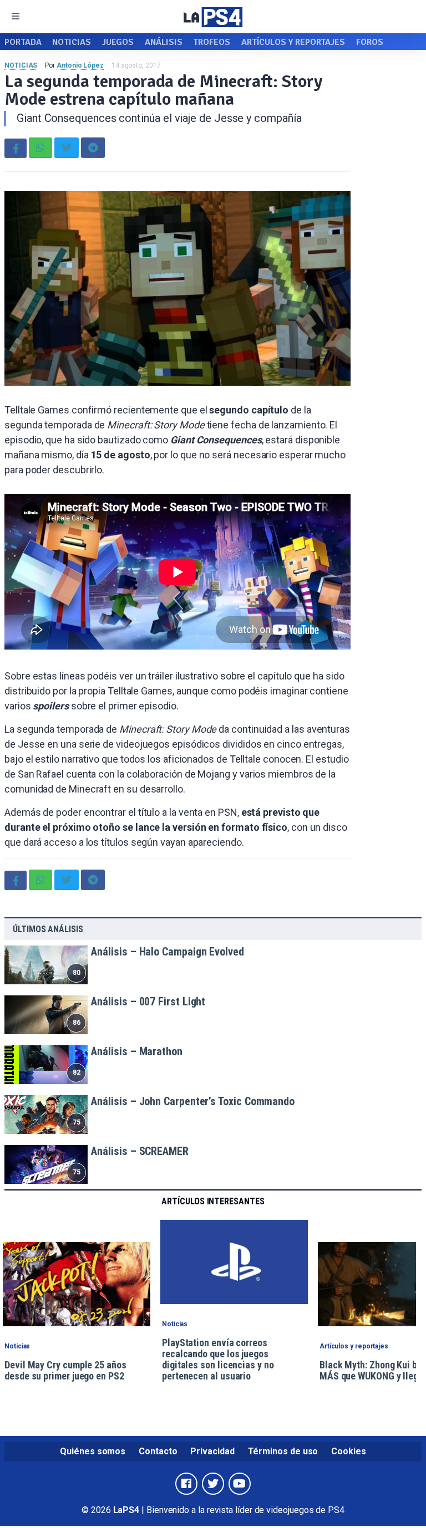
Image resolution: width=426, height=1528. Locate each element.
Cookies (348, 1451)
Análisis (163, 42)
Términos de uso (283, 1451)
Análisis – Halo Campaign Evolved (167, 951)
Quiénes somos (92, 1451)
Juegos (118, 42)
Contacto (158, 1451)
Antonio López (80, 65)
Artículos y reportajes (293, 42)
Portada (22, 42)
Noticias (71, 42)
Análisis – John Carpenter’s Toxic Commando (193, 1101)
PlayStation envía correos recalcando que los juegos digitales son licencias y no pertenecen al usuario (218, 1359)
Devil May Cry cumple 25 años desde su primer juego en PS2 (65, 1370)
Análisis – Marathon (136, 1051)
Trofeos (211, 42)
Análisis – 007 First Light (148, 1001)
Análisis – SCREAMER (139, 1151)
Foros (369, 42)
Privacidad (212, 1451)
